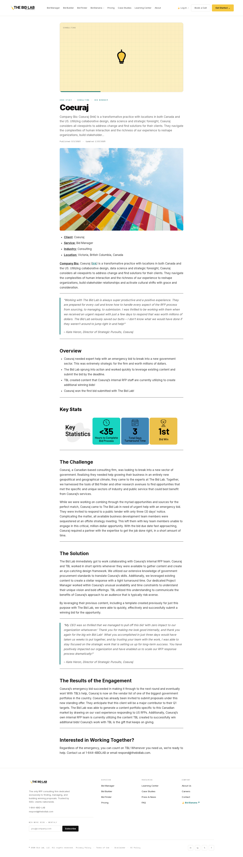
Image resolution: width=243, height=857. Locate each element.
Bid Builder (68, 7)
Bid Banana (97, 7)
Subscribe (70, 828)
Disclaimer (120, 848)
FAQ (144, 802)
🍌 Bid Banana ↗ (191, 802)
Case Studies (124, 7)
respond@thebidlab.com (41, 811)
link (94, 263)
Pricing (111, 7)
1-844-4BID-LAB (37, 807)
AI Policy (135, 848)
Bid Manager (53, 7)
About (158, 7)
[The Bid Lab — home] (22, 8)
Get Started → (222, 7)
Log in (183, 7)
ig (197, 848)
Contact (186, 797)
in (190, 848)
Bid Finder (82, 7)
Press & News (149, 797)
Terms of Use (102, 848)
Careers (186, 791)
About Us (186, 785)
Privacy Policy (83, 848)
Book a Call (201, 7)
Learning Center (143, 7)
